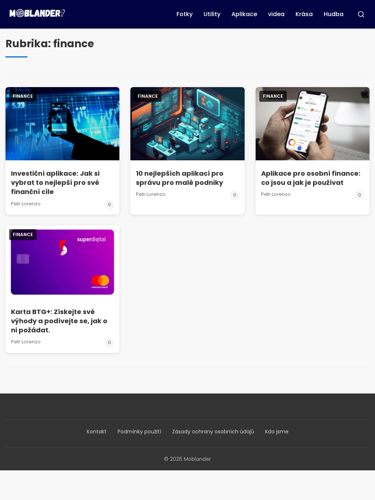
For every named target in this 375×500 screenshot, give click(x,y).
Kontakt (97, 431)
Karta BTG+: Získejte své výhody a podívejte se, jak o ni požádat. (59, 321)
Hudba (334, 14)
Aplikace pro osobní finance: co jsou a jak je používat (310, 178)
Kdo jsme (277, 431)
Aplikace (244, 14)
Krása (304, 14)
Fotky (185, 14)
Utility (212, 14)
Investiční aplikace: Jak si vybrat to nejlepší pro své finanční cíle (55, 182)
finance (23, 96)
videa (276, 14)
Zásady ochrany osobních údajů (213, 431)
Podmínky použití (139, 431)
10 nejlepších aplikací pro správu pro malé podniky (179, 178)
